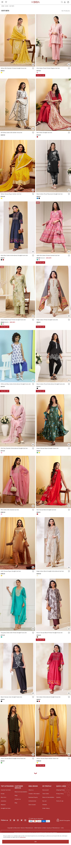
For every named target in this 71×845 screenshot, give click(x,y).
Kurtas (2, 793)
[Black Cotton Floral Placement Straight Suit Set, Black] (39, 198)
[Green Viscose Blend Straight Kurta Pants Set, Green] (2, 763)
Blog (16, 802)
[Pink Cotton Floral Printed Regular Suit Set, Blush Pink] (37, 73)
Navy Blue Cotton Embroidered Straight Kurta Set (14, 255)
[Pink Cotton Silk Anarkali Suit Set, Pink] (2, 514)
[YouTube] (25, 820)
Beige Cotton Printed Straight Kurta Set (47, 319)
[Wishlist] (33, 68)
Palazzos (3, 804)
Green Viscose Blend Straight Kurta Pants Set (13, 758)
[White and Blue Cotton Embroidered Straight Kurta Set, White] (2, 388)
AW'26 (6, 6)
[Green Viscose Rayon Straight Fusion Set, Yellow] (39, 453)
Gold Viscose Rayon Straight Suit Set (11, 571)
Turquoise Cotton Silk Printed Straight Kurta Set (14, 632)
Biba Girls (3, 797)
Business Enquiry (33, 797)
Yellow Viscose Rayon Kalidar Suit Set (11, 194)
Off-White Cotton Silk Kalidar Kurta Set (11, 132)
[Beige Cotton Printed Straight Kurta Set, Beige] (37, 324)
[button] (65, 2)
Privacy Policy (60, 793)
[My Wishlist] (6, 2)
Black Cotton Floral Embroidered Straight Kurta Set (51, 384)
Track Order (45, 793)
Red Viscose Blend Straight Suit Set (46, 509)
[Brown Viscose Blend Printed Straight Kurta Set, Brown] (37, 637)
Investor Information (34, 793)
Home (2, 6)
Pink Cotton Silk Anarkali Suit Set (10, 509)
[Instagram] (17, 820)
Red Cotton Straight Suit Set (44, 132)
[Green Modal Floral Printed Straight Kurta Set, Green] (2, 324)
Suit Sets (12, 6)
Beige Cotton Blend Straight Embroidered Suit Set (50, 571)
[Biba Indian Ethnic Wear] (35, 2)
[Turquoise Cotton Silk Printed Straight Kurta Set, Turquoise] (2, 637)
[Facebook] (10, 820)
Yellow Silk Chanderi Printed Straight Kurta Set (13, 68)
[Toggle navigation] (2, 2)
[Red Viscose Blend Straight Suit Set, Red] (37, 514)
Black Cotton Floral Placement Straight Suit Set (49, 194)
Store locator (32, 804)
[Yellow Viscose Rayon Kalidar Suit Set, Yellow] (2, 198)
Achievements (32, 801)
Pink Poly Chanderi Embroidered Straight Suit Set (14, 448)
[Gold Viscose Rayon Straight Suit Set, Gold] (2, 576)
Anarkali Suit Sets (6, 790)
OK (35, 842)
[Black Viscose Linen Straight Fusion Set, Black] (2, 701)
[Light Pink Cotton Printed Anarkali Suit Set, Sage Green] (37, 260)
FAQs (16, 795)
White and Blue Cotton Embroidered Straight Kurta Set (16, 384)
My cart (44, 801)
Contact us (18, 799)
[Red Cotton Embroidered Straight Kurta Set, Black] (37, 701)
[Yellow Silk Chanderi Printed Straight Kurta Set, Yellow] (2, 73)
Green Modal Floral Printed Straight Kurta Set (13, 319)
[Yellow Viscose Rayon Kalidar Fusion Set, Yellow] (37, 763)
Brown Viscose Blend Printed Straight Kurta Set (49, 632)
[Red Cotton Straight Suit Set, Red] (37, 137)
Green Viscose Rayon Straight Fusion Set (47, 448)
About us (31, 790)
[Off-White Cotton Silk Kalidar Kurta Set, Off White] (2, 137)
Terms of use (59, 801)
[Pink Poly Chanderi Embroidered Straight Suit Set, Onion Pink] (2, 453)
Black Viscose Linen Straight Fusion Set (11, 697)
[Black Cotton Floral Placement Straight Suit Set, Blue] (37, 198)
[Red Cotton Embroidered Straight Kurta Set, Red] (39, 701)
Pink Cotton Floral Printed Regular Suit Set (48, 68)
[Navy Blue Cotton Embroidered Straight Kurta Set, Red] (3, 260)
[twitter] (21, 820)
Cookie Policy (23, 837)
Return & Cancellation (48, 797)
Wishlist (44, 804)
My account (45, 790)
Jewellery (3, 801)
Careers (58, 797)
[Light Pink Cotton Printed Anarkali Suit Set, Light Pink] (39, 260)
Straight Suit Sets (5, 808)
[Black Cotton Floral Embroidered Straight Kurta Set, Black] (37, 388)
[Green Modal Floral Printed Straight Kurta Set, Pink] (3, 324)
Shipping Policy (60, 790)
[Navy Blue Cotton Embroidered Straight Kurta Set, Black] (2, 260)
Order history (46, 808)
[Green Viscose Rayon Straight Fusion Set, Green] (37, 453)
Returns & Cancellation (21, 791)
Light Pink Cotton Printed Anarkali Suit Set (48, 255)
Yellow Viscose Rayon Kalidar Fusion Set (47, 758)
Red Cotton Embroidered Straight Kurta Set (48, 697)
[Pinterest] (14, 820)
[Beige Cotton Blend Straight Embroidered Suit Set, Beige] (37, 576)
